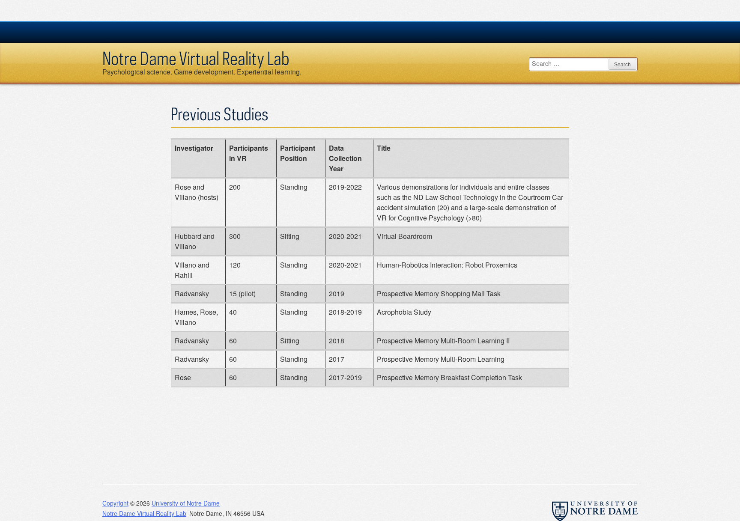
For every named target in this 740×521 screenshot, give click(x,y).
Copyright (115, 503)
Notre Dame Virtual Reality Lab (195, 58)
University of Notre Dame (186, 503)
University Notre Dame (166, 32)
